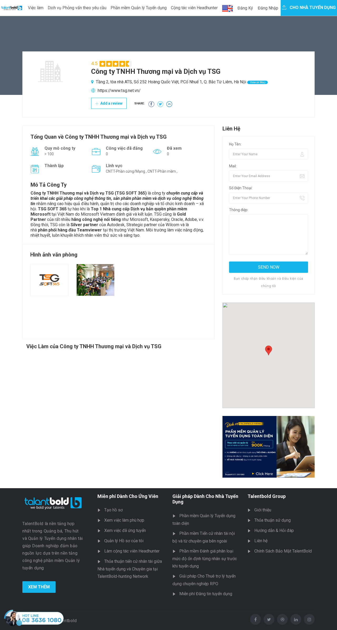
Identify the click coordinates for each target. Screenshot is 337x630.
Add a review (111, 103)
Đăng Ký (245, 8)
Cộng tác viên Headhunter (194, 7)
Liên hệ (260, 540)
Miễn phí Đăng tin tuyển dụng (205, 593)
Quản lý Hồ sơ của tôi (123, 540)
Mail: (233, 166)
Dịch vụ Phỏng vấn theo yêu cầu (77, 7)
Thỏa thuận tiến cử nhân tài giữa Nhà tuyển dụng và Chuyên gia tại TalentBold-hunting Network (129, 569)
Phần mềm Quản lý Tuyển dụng (139, 7)
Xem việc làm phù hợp (124, 520)
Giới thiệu (262, 509)
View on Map (257, 82)
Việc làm (35, 7)
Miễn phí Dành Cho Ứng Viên (127, 496)
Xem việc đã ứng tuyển (125, 530)
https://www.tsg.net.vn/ (119, 90)
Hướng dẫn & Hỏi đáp (274, 530)
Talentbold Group (266, 496)
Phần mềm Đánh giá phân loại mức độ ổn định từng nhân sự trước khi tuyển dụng (204, 559)
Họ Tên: (235, 144)
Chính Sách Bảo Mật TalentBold (283, 551)
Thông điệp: (238, 210)
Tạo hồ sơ (113, 509)
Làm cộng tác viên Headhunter (132, 551)
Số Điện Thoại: (240, 188)
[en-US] (227, 8)
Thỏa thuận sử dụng (272, 520)
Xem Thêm (39, 586)
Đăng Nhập (268, 8)
